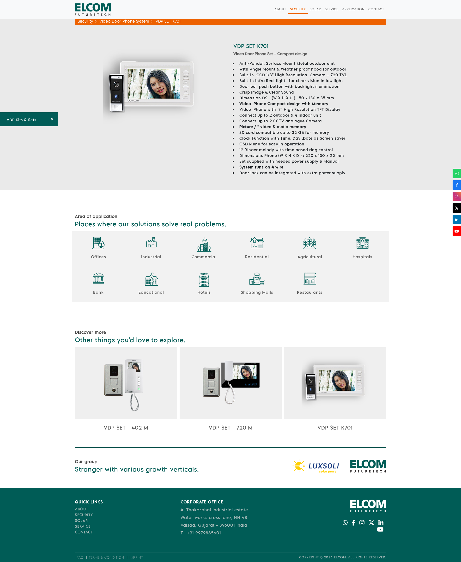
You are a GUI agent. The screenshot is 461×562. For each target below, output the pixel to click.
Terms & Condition (106, 557)
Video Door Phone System (124, 21)
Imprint (136, 557)
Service (331, 9)
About (280, 9)
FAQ (80, 557)
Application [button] (353, 9)
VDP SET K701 (168, 21)
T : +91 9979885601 (201, 532)
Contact (376, 9)
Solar (81, 520)
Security (298, 9)
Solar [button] (315, 9)
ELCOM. (340, 557)
